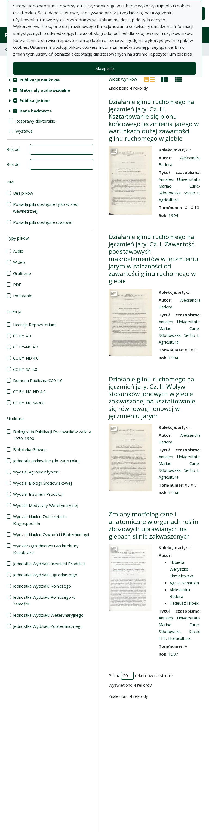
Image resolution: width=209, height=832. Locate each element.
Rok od (13, 149)
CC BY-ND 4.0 (26, 358)
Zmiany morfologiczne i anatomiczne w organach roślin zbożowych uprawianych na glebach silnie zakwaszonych (153, 525)
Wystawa (24, 131)
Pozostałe (22, 295)
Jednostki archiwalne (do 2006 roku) (46, 460)
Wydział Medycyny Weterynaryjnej (45, 505)
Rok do (13, 164)
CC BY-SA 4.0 (25, 369)
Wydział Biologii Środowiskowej (42, 483)
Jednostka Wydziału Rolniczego (42, 586)
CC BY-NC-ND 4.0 (29, 391)
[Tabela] (178, 78)
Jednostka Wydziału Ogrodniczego (45, 574)
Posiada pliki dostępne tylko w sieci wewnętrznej (46, 207)
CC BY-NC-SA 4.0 (28, 402)
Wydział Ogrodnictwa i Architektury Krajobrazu (46, 549)
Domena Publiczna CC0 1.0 (38, 380)
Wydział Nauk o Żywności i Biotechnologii (51, 534)
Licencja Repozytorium (34, 324)
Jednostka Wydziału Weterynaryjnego (48, 615)
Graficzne (22, 273)
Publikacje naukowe (40, 79)
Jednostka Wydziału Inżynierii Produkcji (49, 563)
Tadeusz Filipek (184, 603)
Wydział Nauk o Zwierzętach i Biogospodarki (40, 520)
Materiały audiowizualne (45, 90)
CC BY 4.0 (22, 335)
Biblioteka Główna (30, 449)
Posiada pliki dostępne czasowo (43, 222)
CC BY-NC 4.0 (25, 347)
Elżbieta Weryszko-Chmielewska (182, 569)
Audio (18, 251)
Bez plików (23, 193)
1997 (173, 654)
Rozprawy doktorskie (35, 121)
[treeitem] (50, 80)
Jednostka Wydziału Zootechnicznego (48, 626)
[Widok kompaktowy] (164, 78)
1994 (173, 215)
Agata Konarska (184, 582)
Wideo (19, 262)
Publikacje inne (35, 100)
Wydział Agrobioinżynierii (36, 472)
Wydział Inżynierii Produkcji (38, 494)
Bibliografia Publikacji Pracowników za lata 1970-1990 (52, 435)
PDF (17, 284)
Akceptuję (105, 68)
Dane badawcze (36, 111)
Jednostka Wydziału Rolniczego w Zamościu (44, 600)
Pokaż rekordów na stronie (141, 675)
